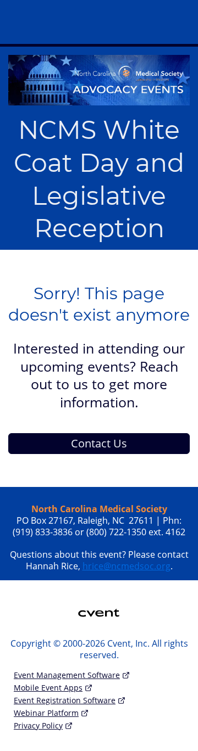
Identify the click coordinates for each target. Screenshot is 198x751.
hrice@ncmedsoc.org (126, 566)
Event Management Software (67, 675)
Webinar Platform (46, 713)
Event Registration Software (65, 700)
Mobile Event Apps (48, 687)
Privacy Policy (38, 725)
